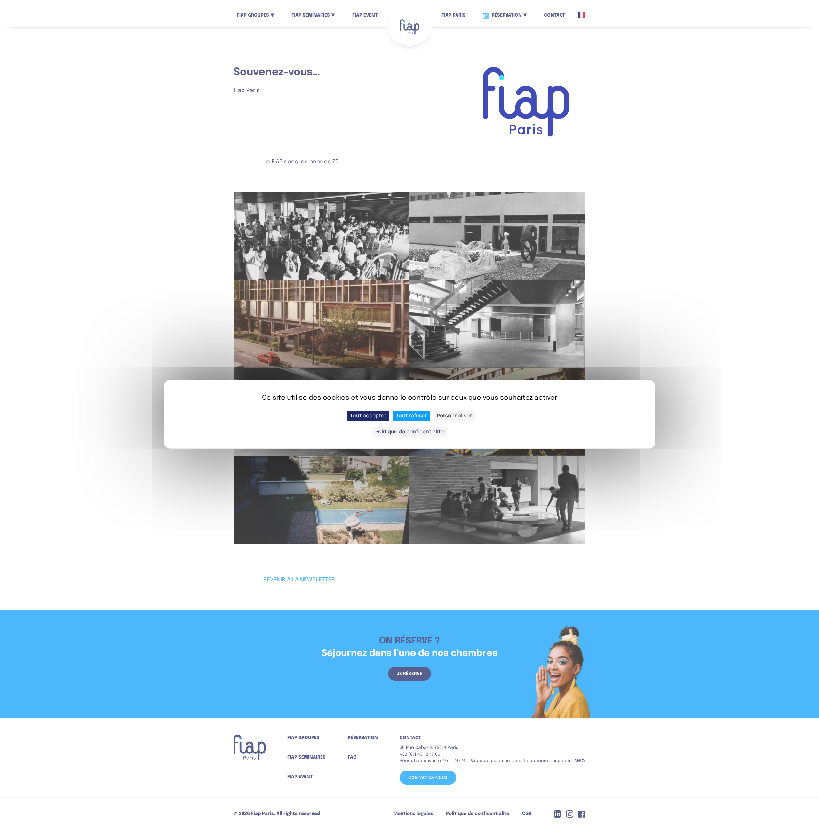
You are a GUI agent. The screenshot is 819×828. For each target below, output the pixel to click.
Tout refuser (411, 416)
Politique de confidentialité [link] (409, 432)
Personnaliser (454, 416)
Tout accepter (368, 416)
